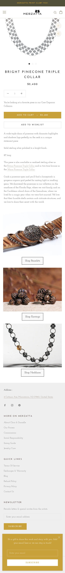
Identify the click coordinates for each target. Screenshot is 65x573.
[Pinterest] (19, 405)
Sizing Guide (10, 443)
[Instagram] (12, 405)
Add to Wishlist (32, 125)
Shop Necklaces (32, 372)
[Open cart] (60, 12)
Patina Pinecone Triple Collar (21, 166)
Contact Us (9, 491)
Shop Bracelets (32, 261)
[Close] (59, 537)
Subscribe (32, 563)
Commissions (10, 433)
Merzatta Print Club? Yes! (32, 3)
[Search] (55, 12)
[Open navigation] (4, 12)
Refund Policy (10, 481)
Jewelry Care (10, 448)
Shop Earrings (32, 316)
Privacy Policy (10, 486)
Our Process (9, 428)
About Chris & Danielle (15, 422)
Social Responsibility (13, 438)
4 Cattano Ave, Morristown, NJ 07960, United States (28, 397)
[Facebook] (5, 405)
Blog (6, 476)
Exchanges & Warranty (15, 471)
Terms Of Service (12, 466)
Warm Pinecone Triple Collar (21, 169)
